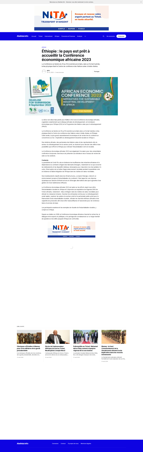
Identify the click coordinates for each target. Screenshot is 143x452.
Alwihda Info (22, 36)
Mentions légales (86, 443)
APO (48, 70)
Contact (63, 443)
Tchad (40, 36)
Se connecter (111, 36)
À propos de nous (73, 443)
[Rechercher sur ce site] (103, 36)
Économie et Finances (68, 36)
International (48, 36)
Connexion (55, 443)
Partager (96, 71)
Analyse (79, 36)
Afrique (57, 36)
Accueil (34, 36)
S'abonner (121, 36)
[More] (85, 36)
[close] (141, 2)
